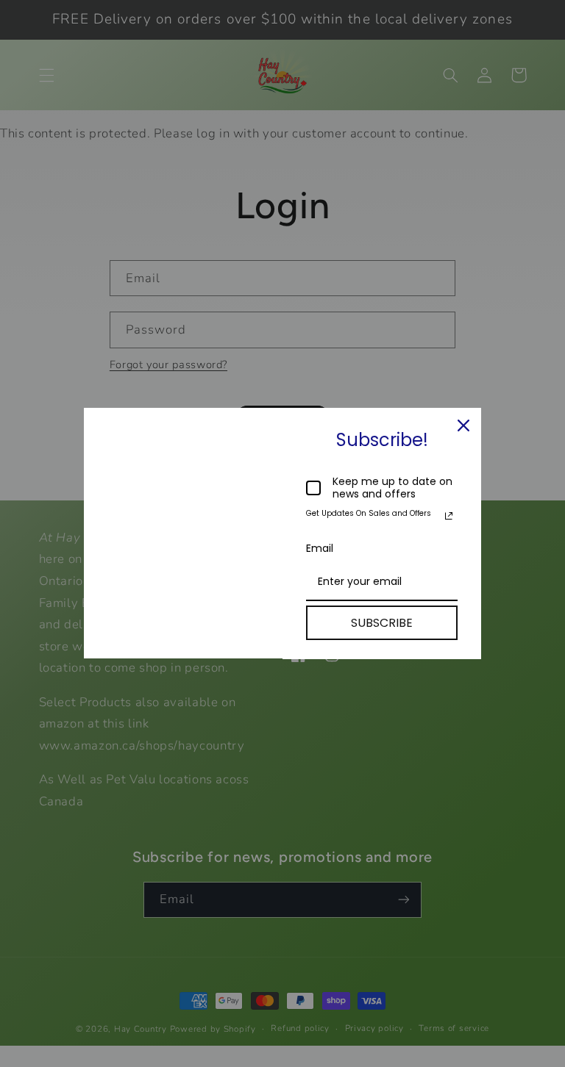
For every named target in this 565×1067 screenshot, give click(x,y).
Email (319, 548)
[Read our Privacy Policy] (449, 516)
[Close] (463, 425)
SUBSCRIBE (382, 622)
